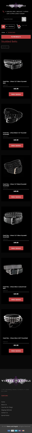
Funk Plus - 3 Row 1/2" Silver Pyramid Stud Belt (14, 236)
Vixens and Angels (12, 426)
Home (3, 32)
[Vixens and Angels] (16, 6)
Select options (16, 94)
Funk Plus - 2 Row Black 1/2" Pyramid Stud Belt (14, 133)
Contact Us (4, 412)
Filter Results (16, 37)
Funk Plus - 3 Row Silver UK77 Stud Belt (15, 338)
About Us (4, 404)
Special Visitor (5, 415)
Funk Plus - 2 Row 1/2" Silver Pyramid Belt (14, 82)
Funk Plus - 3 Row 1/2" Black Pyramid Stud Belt (14, 185)
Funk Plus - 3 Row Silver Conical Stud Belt (14, 287)
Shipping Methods (6, 410)
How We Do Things (7, 407)
